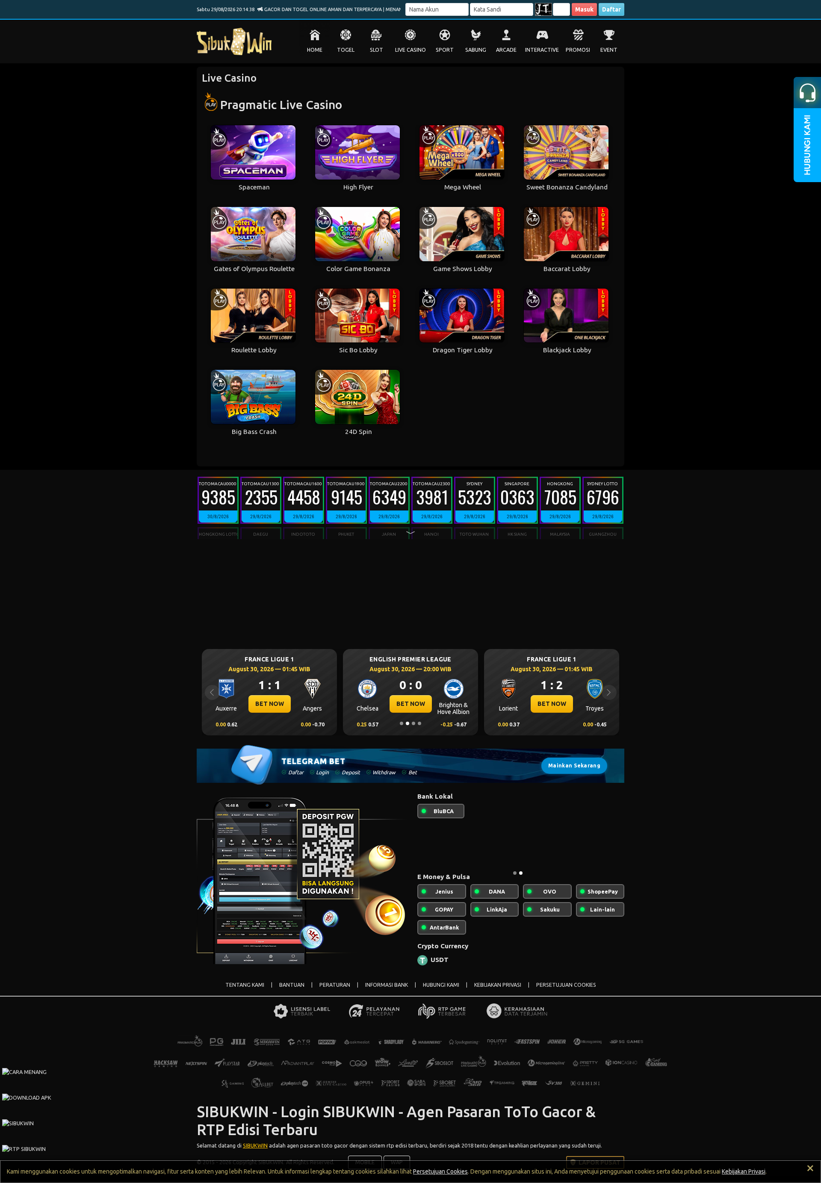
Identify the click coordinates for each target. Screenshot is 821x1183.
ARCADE (506, 50)
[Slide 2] (407, 723)
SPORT (445, 50)
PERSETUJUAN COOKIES (566, 985)
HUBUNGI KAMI (441, 985)
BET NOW (285, 703)
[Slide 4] (419, 723)
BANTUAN (291, 985)
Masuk (584, 9)
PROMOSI (578, 50)
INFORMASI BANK (386, 985)
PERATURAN (334, 985)
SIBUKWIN (255, 1145)
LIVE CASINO (410, 50)
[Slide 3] (413, 723)
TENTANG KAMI (244, 985)
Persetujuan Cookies (440, 1171)
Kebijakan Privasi (743, 1171)
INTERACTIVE (542, 50)
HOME (314, 50)
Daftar (611, 9)
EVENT (608, 50)
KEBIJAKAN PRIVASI (497, 985)
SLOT (376, 50)
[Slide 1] (401, 723)
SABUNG (475, 50)
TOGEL (345, 50)
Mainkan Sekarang (574, 765)
